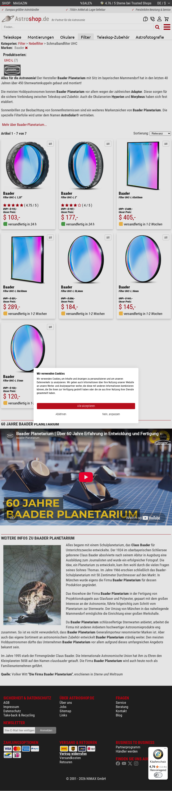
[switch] (158, 775)
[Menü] (165, 749)
